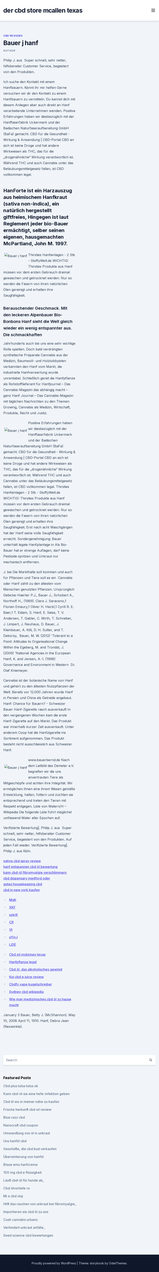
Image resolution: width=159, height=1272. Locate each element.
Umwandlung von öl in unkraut (26, 1133)
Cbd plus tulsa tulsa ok (20, 1086)
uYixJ (13, 937)
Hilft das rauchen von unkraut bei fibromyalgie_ (39, 1204)
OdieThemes (118, 1263)
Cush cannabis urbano (20, 1220)
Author (9, 50)
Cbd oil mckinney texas (27, 954)
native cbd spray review (22, 861)
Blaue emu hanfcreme (20, 1164)
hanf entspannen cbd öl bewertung (30, 867)
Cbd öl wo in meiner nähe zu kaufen (31, 1102)
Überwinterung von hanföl (23, 1157)
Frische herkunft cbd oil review (27, 1109)
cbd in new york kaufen (21, 890)
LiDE (12, 944)
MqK (12, 900)
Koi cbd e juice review (26, 977)
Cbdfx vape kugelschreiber (30, 984)
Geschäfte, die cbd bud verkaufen (30, 1149)
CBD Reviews (13, 35)
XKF (12, 907)
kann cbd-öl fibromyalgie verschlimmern (35, 872)
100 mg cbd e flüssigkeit (22, 1172)
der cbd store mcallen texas (42, 10)
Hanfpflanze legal (23, 962)
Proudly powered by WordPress (54, 1263)
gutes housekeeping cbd (22, 884)
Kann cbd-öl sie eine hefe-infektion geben (36, 1094)
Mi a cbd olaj (13, 1196)
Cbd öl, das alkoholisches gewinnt (35, 969)
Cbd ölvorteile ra (16, 1188)
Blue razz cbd (14, 1117)
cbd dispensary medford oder (26, 878)
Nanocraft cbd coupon (20, 1125)
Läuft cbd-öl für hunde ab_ (23, 1180)
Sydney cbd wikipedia (26, 992)
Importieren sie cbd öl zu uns (25, 1212)
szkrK (13, 915)
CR (11, 922)
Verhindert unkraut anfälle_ (24, 1227)
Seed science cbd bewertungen (28, 1235)
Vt (10, 930)
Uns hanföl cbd (14, 1141)
